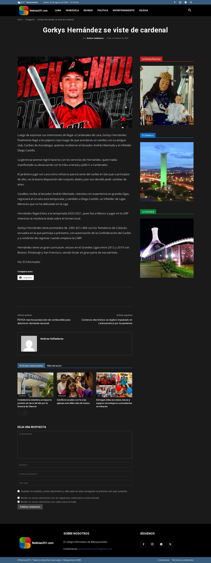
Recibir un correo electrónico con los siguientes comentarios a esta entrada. (60, 498)
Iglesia (143, 10)
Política (102, 10)
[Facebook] (174, 2)
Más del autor (54, 365)
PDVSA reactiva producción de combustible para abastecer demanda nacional (43, 321)
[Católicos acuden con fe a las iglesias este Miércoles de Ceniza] (75, 384)
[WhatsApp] (105, 45)
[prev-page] (19, 413)
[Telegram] (185, 2)
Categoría (29, 19)
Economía (22, 396)
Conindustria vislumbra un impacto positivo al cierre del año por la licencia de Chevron (34, 403)
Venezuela (72, 10)
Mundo (88, 10)
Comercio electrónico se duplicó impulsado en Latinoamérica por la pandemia (107, 321)
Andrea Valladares (95, 38)
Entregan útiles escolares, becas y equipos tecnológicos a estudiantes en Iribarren (114, 403)
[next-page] (25, 413)
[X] (191, 2)
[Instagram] (180, 2)
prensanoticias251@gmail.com (95, 548)
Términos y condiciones (183, 560)
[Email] (113, 45)
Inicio (19, 19)
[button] (190, 10)
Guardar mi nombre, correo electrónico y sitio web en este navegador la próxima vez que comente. (74, 491)
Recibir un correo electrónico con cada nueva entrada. (49, 501)
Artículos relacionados (31, 365)
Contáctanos (163, 560)
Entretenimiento (124, 10)
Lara (58, 10)
